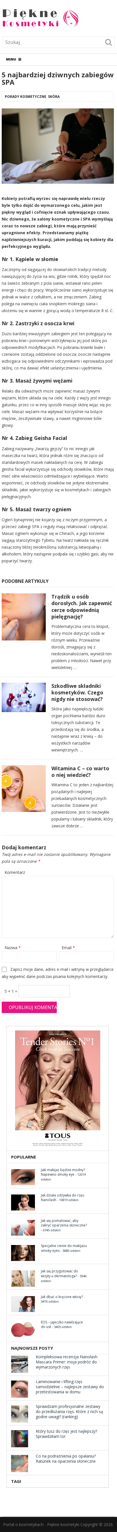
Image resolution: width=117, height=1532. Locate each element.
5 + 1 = (11, 991)
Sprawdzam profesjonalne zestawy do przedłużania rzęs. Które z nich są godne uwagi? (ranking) (69, 1411)
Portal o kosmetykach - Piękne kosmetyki (41, 1524)
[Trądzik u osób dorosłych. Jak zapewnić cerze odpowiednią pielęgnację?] (24, 618)
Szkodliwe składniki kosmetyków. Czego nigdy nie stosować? (77, 692)
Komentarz (15, 872)
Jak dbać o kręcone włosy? (62, 1296)
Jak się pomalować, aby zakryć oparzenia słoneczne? (64, 1223)
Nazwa (13, 947)
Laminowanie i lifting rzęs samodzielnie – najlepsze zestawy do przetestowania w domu (70, 1386)
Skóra (54, 96)
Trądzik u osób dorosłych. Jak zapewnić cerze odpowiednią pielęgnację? (81, 606)
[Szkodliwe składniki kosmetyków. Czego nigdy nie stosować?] (24, 699)
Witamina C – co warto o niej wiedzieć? (80, 771)
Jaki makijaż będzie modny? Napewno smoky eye (63, 1172)
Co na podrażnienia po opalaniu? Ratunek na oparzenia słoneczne (66, 1458)
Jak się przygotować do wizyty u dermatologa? (59, 1273)
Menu (11, 59)
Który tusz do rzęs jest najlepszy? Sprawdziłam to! (66, 1433)
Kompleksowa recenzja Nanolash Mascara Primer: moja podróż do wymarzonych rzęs (66, 1362)
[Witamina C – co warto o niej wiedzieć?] (24, 790)
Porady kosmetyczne (25, 96)
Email (68, 947)
